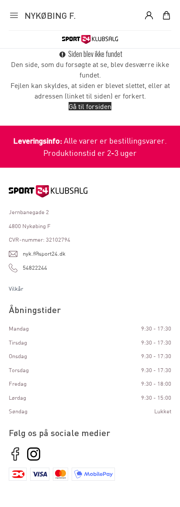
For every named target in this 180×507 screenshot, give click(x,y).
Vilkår (16, 288)
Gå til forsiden (90, 106)
